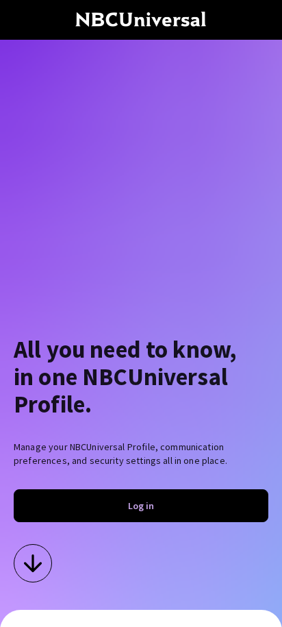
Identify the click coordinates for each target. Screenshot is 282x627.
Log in (141, 506)
